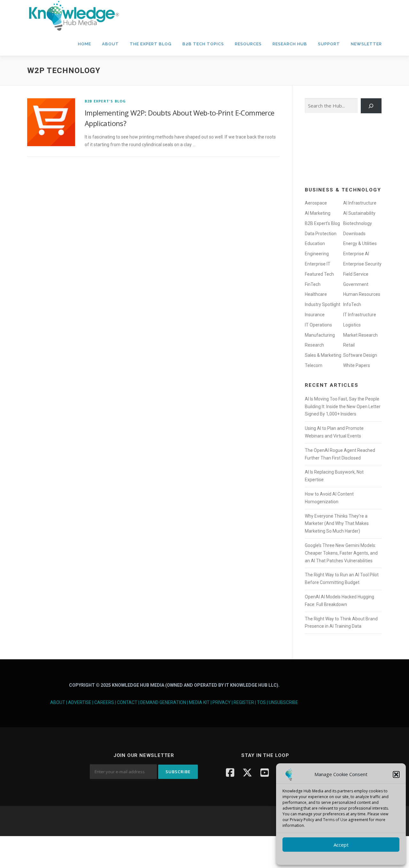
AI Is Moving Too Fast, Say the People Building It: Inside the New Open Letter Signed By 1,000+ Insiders (343, 406)
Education (315, 243)
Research (314, 345)
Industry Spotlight (322, 304)
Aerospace (316, 203)
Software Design (360, 355)
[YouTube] (264, 772)
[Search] (371, 105)
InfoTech (352, 304)
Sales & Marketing (323, 355)
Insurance (315, 314)
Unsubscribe (283, 702)
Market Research (360, 335)
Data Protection (320, 233)
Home (84, 43)
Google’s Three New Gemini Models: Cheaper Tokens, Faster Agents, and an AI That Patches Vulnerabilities (341, 553)
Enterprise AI (356, 253)
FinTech (312, 284)
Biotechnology (357, 223)
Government (355, 284)
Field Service (355, 274)
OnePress (224, 821)
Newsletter (366, 43)
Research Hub (290, 43)
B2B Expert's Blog (105, 101)
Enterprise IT (317, 263)
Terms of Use (335, 819)
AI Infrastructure (359, 203)
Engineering (317, 253)
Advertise (79, 702)
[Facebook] (230, 772)
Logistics (352, 324)
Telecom (313, 365)
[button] (396, 774)
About (110, 43)
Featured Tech (319, 274)
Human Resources (361, 294)
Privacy (221, 702)
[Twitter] (247, 772)
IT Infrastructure (359, 314)
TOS (261, 702)
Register (244, 702)
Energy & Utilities (360, 243)
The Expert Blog (151, 43)
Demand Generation (163, 702)
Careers (104, 702)
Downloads (354, 233)
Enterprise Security (362, 263)
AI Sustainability (359, 213)
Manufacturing (320, 335)
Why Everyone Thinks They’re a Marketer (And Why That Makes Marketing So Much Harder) (337, 523)
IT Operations (318, 324)
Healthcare (316, 294)
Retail (349, 345)
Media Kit (199, 702)
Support (329, 43)
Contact (127, 702)
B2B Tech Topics (203, 43)
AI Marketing (317, 213)
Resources (248, 43)
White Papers (356, 365)
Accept (341, 845)
